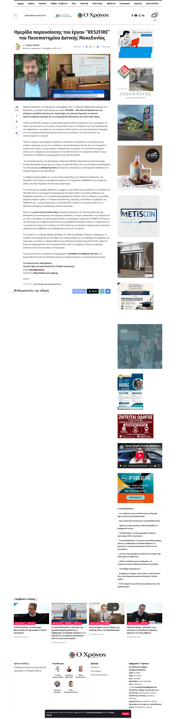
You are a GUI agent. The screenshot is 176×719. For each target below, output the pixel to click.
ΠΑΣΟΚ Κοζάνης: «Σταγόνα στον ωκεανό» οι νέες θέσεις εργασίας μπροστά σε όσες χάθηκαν (142, 630)
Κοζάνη (68, 623)
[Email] (90, 47)
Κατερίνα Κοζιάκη (57, 691)
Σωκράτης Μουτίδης (69, 676)
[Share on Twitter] (86, 47)
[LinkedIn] (143, 15)
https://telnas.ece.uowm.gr (45, 273)
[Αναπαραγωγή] (120, 466)
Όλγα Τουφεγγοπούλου (71, 691)
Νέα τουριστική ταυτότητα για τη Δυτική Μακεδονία (139, 521)
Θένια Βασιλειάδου (81, 676)
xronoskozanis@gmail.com (146, 687)
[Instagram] (139, 15)
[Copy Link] (94, 47)
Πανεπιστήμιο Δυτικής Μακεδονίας (47, 284)
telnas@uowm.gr (37, 270)
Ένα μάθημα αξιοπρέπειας (129, 569)
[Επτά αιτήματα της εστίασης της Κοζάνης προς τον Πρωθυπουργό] (107, 613)
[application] (140, 455)
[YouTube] (136, 15)
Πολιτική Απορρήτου (95, 712)
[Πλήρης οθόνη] (159, 466)
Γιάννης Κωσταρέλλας (57, 676)
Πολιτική (31, 623)
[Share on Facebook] (83, 47)
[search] (15, 15)
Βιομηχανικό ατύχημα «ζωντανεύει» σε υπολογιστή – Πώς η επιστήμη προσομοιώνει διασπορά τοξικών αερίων (139, 576)
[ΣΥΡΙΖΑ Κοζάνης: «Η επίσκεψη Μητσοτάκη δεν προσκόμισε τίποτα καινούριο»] (31, 613)
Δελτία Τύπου (20, 623)
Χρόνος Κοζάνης (33, 45)
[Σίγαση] (155, 466)
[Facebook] (132, 15)
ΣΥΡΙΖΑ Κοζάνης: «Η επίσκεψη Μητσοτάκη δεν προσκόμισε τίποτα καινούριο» (30, 630)
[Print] (97, 47)
